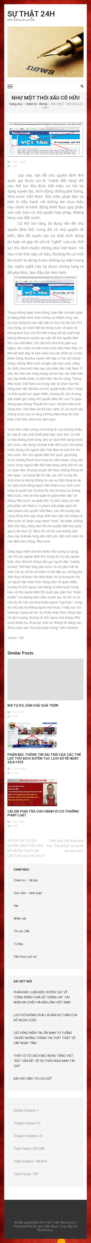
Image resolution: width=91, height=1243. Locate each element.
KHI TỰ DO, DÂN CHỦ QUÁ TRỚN (32, 706)
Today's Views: (25, 1123)
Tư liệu (18, 944)
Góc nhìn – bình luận (28, 893)
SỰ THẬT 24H (31, 14)
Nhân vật (20, 918)
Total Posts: (23, 1174)
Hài (16, 906)
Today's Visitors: (26, 1136)
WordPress (45, 1230)
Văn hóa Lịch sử (25, 957)
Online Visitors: (25, 1110)
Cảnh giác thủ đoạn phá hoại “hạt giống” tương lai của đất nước (65, 846)
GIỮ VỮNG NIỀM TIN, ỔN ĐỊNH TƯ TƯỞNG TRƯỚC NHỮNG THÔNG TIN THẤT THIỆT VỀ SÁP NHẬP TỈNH (45, 1038)
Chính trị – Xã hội (26, 880)
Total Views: (23, 1149)
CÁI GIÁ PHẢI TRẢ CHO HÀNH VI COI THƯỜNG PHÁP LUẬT (43, 813)
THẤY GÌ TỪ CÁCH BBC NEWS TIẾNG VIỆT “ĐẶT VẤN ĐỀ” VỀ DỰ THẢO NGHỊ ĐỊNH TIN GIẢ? (44, 1061)
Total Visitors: (24, 1161)
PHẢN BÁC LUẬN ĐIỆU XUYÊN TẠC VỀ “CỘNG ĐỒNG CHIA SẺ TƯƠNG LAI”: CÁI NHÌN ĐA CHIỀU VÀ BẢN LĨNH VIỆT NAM (42, 997)
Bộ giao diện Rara (45, 1226)
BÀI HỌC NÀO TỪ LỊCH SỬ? (33, 1079)
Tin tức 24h (21, 931)
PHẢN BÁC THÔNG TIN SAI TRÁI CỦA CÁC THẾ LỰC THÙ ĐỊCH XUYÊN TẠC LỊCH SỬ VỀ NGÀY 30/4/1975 (44, 758)
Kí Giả (14, 166)
